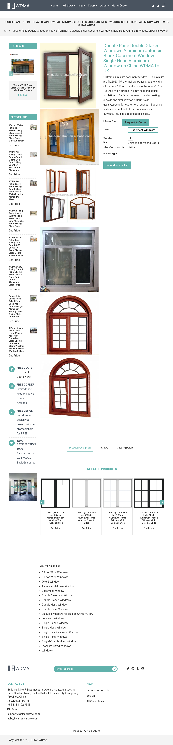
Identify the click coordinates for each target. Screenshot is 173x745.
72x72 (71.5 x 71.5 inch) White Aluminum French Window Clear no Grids (87, 517)
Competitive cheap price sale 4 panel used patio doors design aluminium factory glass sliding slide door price (16, 306)
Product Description (80, 447)
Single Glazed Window (55, 623)
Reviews (103, 447)
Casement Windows (143, 130)
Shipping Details (125, 447)
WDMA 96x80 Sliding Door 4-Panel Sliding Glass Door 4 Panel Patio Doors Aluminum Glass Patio (16, 276)
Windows (47, 650)
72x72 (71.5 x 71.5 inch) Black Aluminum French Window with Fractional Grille (55, 517)
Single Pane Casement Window (60, 632)
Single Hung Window (54, 627)
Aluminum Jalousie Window (58, 586)
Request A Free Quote (99, 690)
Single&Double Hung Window (59, 641)
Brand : (106, 142)
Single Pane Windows (54, 636)
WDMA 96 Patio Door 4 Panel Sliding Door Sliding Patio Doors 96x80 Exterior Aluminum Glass (16, 190)
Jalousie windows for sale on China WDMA (67, 613)
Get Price (14, 145)
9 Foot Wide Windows (55, 577)
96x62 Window (50, 581)
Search (90, 695)
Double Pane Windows (55, 609)
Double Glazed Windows (56, 600)
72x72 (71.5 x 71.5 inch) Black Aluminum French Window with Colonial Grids (149, 517)
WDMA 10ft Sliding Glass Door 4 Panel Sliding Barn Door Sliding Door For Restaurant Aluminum (15, 161)
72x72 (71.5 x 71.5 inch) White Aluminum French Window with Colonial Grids (118, 517)
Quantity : (107, 138)
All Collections (95, 701)
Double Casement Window (57, 595)
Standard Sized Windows (56, 646)
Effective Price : (110, 121)
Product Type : (110, 153)
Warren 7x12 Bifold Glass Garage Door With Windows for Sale (23, 88)
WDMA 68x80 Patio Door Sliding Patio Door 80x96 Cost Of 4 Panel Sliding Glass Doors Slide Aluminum (16, 246)
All (5, 30)
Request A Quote (135, 122)
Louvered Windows (53, 618)
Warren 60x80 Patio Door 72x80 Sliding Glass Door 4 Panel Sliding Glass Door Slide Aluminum (16, 133)
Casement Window (53, 590)
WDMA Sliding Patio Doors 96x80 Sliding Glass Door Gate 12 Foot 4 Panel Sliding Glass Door (16, 218)
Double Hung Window (54, 604)
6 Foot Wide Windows (55, 572)
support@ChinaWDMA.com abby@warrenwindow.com (23, 714)
